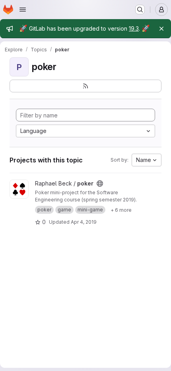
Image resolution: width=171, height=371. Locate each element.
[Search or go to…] (140, 9)
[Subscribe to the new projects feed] (85, 86)
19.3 (134, 28)
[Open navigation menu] (22, 9)
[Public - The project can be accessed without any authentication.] (100, 183)
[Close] (161, 28)
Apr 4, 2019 (84, 222)
